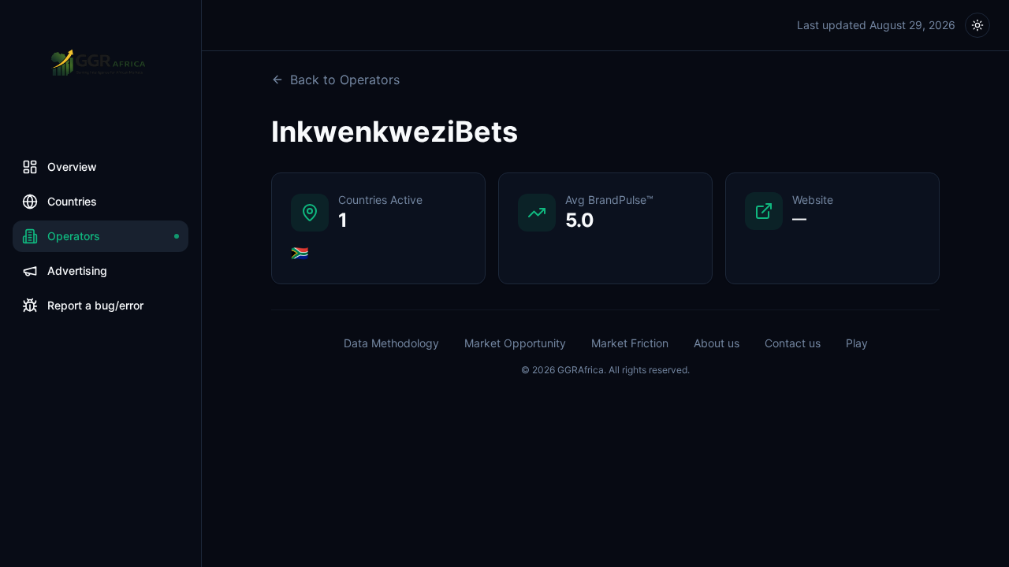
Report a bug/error (95, 305)
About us (716, 343)
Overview (72, 166)
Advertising (77, 270)
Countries (72, 201)
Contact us (793, 343)
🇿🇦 (299, 253)
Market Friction (629, 343)
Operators (73, 236)
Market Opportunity (515, 343)
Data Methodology (391, 343)
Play (857, 343)
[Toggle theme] (977, 25)
